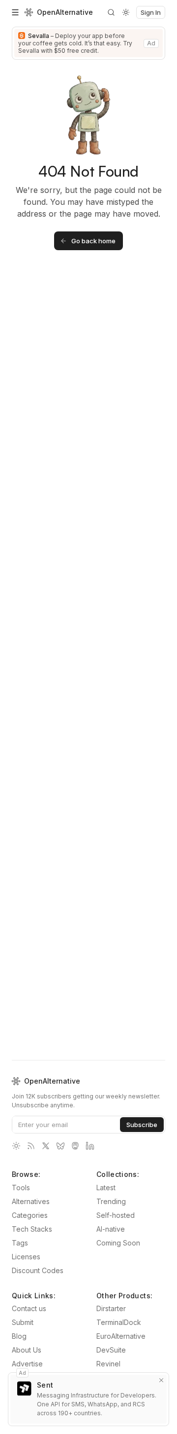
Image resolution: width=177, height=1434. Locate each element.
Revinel (108, 1363)
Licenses (26, 1256)
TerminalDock (118, 1322)
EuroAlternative (121, 1336)
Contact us (29, 1308)
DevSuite (111, 1350)
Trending (111, 1201)
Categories (30, 1215)
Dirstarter (111, 1308)
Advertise (27, 1363)
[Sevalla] (88, 43)
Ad (22, 1372)
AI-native (110, 1229)
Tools (21, 1187)
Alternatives (31, 1201)
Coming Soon (118, 1243)
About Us (26, 1350)
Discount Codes (37, 1270)
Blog (19, 1336)
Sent (45, 1385)
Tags (20, 1243)
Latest (106, 1187)
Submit (22, 1322)
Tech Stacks (32, 1229)
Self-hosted (115, 1215)
